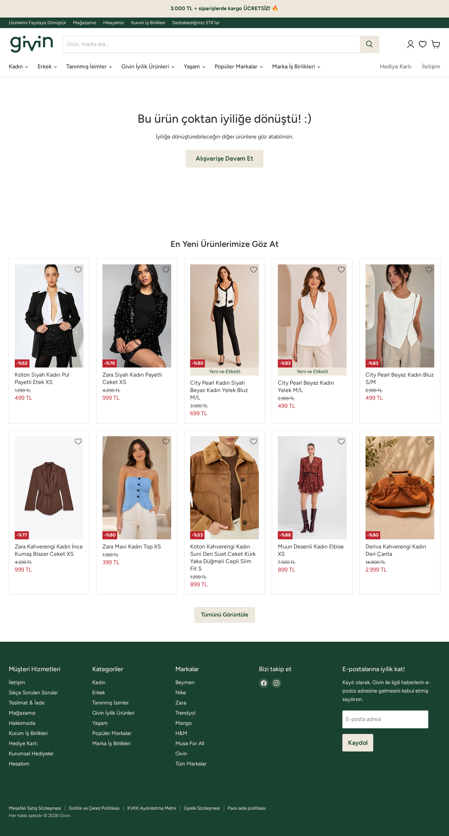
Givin (181, 753)
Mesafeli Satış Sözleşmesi (35, 808)
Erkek (45, 66)
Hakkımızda (22, 723)
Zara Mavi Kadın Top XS (131, 546)
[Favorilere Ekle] (78, 269)
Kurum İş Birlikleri (148, 22)
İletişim (431, 66)
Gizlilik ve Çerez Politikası (94, 808)
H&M (181, 733)
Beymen (184, 682)
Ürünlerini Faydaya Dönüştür (37, 22)
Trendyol (185, 713)
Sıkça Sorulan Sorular (33, 692)
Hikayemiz (113, 22)
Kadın (16, 66)
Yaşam (192, 66)
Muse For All (189, 743)
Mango (183, 723)
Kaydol (358, 743)
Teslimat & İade (27, 703)
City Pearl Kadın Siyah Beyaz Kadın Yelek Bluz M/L (219, 390)
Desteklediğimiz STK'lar (196, 22)
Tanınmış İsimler (87, 66)
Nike (180, 692)
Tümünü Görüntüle (224, 614)
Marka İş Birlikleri (294, 66)
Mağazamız (84, 22)
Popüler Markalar (237, 66)
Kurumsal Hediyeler (31, 753)
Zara (180, 703)
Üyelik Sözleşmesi (202, 808)
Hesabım (19, 764)
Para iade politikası (247, 808)
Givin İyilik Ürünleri (145, 66)
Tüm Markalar (191, 764)
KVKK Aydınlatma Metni (151, 808)
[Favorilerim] (422, 44)
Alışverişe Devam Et (224, 158)
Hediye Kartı (395, 66)
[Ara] (369, 44)
